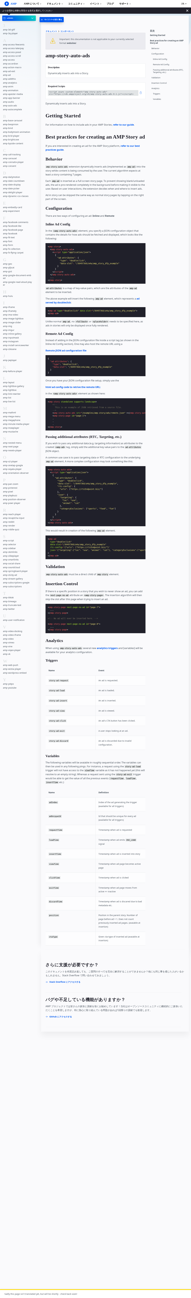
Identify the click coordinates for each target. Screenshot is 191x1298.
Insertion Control (159, 83)
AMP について (31, 3)
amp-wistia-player (12, 668)
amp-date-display (12, 184)
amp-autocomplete (12, 109)
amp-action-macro (12, 67)
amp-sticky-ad (10, 574)
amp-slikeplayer (11, 555)
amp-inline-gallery (12, 333)
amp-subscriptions (12, 586)
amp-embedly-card (12, 207)
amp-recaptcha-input (13, 518)
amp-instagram (11, 341)
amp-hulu (8, 295)
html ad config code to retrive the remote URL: (73, 387)
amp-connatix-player (13, 162)
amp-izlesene (9, 349)
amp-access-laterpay (13, 48)
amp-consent (9, 166)
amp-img (7, 326)
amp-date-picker (11, 188)
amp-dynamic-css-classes (16, 196)
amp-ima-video (10, 314)
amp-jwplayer (10, 360)
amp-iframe (9, 307)
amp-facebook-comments (15, 222)
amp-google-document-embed (17, 277)
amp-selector (9, 544)
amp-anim (8, 86)
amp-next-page (10, 446)
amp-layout (8, 382)
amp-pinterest (10, 487)
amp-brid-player (11, 135)
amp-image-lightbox (13, 318)
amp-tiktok (8, 597)
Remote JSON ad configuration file (66, 350)
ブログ (110, 3)
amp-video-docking (12, 631)
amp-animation (10, 90)
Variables (157, 99)
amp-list (7, 397)
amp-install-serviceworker (16, 345)
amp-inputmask (11, 337)
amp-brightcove (11, 139)
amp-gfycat (8, 267)
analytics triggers (107, 648)
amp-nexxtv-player (12, 450)
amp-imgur (8, 329)
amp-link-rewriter (12, 393)
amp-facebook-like (12, 225)
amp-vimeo (8, 642)
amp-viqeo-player (12, 650)
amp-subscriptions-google (16, 582)
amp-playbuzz (10, 495)
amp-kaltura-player (12, 371)
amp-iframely (9, 310)
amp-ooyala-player (12, 469)
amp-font (7, 241)
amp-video (8, 638)
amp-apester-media (13, 94)
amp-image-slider (12, 322)
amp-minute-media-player (16, 424)
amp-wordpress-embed (15, 672)
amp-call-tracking (12, 154)
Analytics (155, 88)
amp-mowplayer (11, 427)
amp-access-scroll (12, 55)
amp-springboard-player (15, 571)
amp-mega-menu (11, 416)
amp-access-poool (12, 52)
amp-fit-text (9, 237)
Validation (155, 77)
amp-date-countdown (14, 180)
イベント (94, 3)
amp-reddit (8, 521)
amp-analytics (10, 82)
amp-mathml (9, 412)
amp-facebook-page (13, 229)
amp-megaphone (11, 420)
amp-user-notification (14, 620)
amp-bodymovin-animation (16, 132)
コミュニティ (75, 3)
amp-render (9, 525)
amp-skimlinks (10, 552)
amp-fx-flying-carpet (13, 252)
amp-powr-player (11, 503)
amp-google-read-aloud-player (17, 283)
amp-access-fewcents (13, 44)
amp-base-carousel (12, 120)
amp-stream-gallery (13, 578)
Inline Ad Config (160, 59)
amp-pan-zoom (10, 484)
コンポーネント (67, 31)
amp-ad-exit (9, 71)
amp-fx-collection (11, 248)
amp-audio (8, 101)
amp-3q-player (10, 33)
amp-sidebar (9, 548)
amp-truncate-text (12, 605)
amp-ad (7, 75)
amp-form (8, 245)
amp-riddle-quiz (11, 529)
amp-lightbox (9, 390)
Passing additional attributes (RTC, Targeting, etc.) (168, 71)
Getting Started (157, 35)
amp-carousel (10, 158)
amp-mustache (10, 431)
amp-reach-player (12, 514)
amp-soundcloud (11, 567)
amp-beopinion (10, 124)
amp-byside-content (13, 143)
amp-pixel (8, 491)
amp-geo (7, 263)
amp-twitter (9, 608)
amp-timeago (9, 601)
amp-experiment (11, 211)
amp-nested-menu (12, 442)
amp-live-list (9, 401)
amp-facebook (10, 233)
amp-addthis (9, 78)
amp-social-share (11, 563)
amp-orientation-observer (16, 472)
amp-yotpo (8, 683)
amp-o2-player (10, 461)
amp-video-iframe (12, 634)
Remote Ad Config (161, 64)
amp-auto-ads (10, 105)
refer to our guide (123, 124)
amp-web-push (10, 665)
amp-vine (7, 646)
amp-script (8, 540)
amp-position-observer (14, 499)
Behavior (155, 48)
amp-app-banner (11, 98)
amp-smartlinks (11, 559)
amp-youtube (9, 687)
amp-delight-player (12, 192)
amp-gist (7, 271)
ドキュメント (54, 3)
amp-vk (6, 654)
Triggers (156, 93)
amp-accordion (10, 63)
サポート (124, 3)
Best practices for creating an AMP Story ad (167, 41)
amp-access (9, 59)
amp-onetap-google (13, 465)
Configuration (157, 54)
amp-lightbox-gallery (13, 386)
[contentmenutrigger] (168, 31)
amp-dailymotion (11, 177)
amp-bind (8, 128)
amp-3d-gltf (9, 29)
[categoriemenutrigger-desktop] (52, 19)
